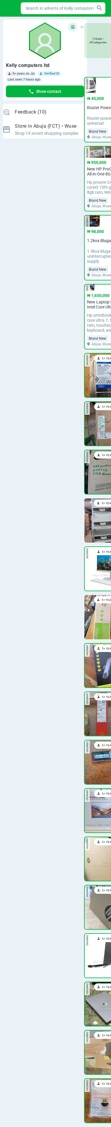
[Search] (99, 8)
